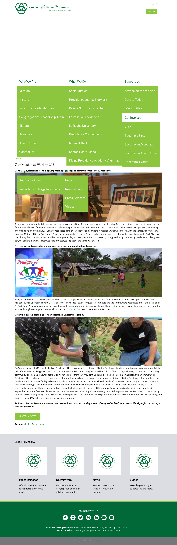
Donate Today (134, 99)
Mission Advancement (34, 424)
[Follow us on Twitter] (80, 517)
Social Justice (78, 91)
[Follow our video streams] (104, 517)
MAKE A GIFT (27, 416)
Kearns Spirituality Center (86, 108)
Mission (24, 91)
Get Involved (133, 117)
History (24, 99)
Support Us (132, 81)
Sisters (24, 125)
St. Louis (102, 530)
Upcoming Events (136, 161)
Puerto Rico (114, 530)
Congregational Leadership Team (41, 117)
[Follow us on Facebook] (65, 517)
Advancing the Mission (140, 91)
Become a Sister (136, 135)
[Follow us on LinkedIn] (96, 517)
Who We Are (27, 81)
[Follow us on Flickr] (73, 517)
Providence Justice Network (88, 99)
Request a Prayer (31, 180)
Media (69, 171)
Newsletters (73, 189)
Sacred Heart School (83, 151)
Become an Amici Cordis (141, 153)
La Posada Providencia (84, 117)
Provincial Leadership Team (37, 108)
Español (155, 4)
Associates (26, 134)
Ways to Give (133, 108)
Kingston (91, 530)
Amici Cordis (27, 143)
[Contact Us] (111, 517)
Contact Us (26, 151)
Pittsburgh (80, 530)
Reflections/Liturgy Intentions (39, 189)
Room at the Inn (79, 143)
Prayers (24, 171)
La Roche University (82, 125)
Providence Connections (85, 134)
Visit (128, 127)
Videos (70, 206)
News (69, 180)
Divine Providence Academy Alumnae (94, 160)
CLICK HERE (72, 309)
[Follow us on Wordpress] (88, 517)
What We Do (77, 81)
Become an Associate (139, 144)
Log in (151, 11)
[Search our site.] (160, 11)
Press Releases (75, 198)
